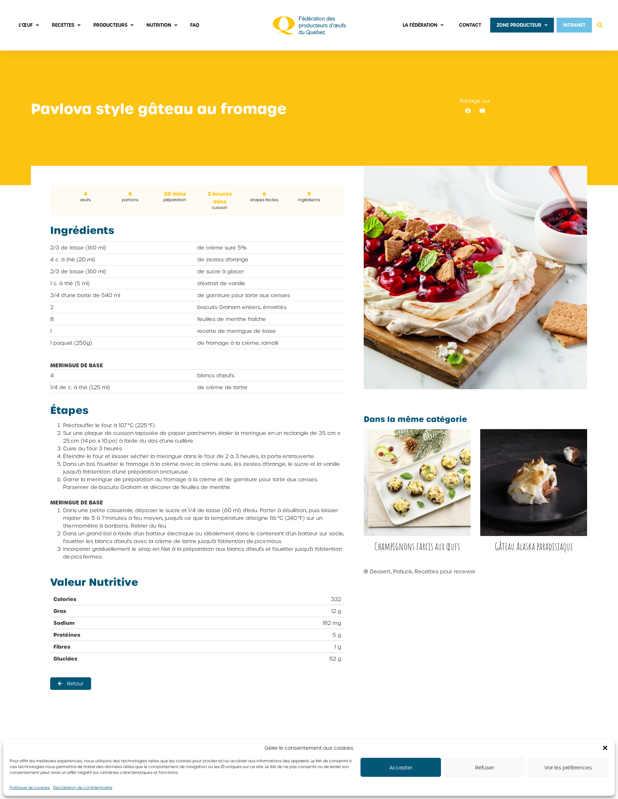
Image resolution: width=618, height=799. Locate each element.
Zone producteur (519, 25)
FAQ (194, 25)
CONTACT (470, 25)
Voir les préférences (568, 767)
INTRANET (574, 25)
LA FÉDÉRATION (420, 25)
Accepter (400, 767)
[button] (605, 748)
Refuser (484, 767)
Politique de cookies (30, 787)
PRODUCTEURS (110, 25)
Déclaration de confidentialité (82, 787)
